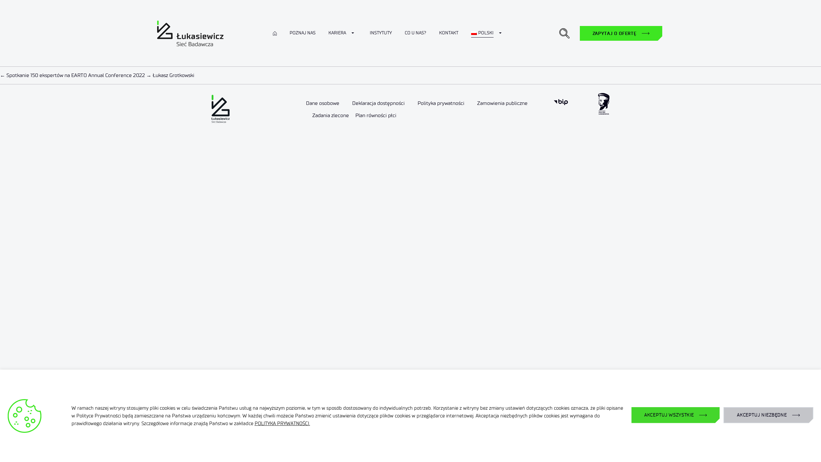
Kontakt (448, 33)
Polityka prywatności (441, 103)
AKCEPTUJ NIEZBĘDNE (762, 415)
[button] (564, 33)
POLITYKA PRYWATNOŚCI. (282, 423)
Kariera (337, 33)
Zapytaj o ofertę (615, 33)
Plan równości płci (375, 115)
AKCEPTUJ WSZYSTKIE (669, 415)
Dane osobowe (322, 103)
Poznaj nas (303, 33)
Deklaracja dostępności (378, 103)
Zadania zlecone (330, 115)
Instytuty (381, 33)
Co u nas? (415, 33)
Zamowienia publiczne (502, 103)
